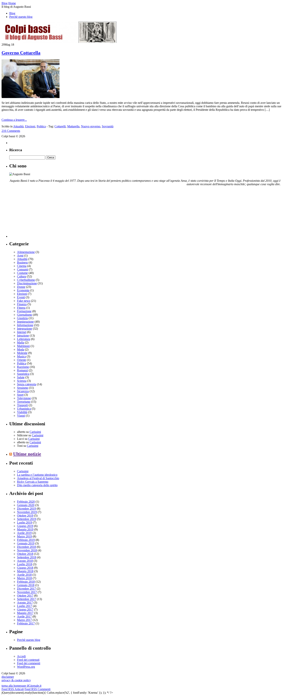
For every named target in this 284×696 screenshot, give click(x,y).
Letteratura (23, 339)
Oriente (21, 360)
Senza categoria (26, 384)
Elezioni (30, 126)
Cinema (21, 266)
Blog (12, 13)
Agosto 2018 (25, 560)
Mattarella (73, 126)
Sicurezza (23, 391)
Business (22, 262)
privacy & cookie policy (16, 680)
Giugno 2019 (25, 526)
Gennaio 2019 (25, 543)
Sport (20, 394)
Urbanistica (24, 408)
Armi (20, 255)
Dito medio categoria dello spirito (37, 485)
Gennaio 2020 (25, 505)
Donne (21, 286)
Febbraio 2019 (26, 540)
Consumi (22, 269)
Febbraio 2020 (26, 501)
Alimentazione (26, 252)
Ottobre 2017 (25, 595)
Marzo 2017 (24, 620)
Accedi (21, 656)
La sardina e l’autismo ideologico (37, 474)
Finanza (22, 304)
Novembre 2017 (27, 592)
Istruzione (23, 335)
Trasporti (22, 405)
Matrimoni (23, 346)
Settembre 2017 (26, 599)
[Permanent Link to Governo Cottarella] (31, 97)
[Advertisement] (38, 213)
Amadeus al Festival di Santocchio (38, 478)
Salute (21, 377)
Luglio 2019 (24, 522)
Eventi (21, 297)
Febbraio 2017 (26, 623)
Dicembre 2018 (26, 546)
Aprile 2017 (24, 616)
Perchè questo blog (20, 16)
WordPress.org (26, 666)
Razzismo (23, 366)
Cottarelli (60, 126)
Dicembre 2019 (26, 508)
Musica (21, 356)
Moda (20, 349)
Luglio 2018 (24, 564)
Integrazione (24, 328)
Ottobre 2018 (25, 553)
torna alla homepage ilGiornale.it (21, 685)
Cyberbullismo (26, 279)
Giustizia (22, 318)
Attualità (18, 126)
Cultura (21, 276)
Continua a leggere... (14, 119)
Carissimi (35, 431)
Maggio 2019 (25, 529)
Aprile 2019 (24, 533)
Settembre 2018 (26, 557)
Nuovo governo (90, 126)
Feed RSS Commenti (37, 689)
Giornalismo (24, 314)
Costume (22, 273)
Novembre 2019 (27, 512)
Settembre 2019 (26, 519)
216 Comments (11, 130)
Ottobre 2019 (25, 515)
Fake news (23, 300)
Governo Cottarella (21, 52)
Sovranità (107, 126)
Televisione (24, 398)
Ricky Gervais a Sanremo (32, 481)
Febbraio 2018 (26, 581)
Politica (41, 126)
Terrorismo (23, 401)
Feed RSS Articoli (13, 689)
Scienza (21, 380)
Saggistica (23, 373)
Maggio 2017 (25, 613)
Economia (23, 290)
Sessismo (22, 387)
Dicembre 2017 (26, 588)
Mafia (20, 342)
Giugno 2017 (25, 609)
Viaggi (21, 415)
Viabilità (22, 412)
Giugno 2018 (25, 567)
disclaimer (8, 676)
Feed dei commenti (28, 663)
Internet (21, 332)
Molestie (22, 353)
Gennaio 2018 (25, 585)
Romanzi (22, 370)
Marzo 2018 (24, 578)
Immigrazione (25, 321)
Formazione (24, 311)
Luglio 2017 (24, 606)
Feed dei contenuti (28, 659)
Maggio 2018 (25, 571)
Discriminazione (27, 283)
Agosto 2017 (25, 602)
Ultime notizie (27, 453)
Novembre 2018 (27, 550)
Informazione (25, 325)
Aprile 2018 (24, 574)
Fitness (21, 307)
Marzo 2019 (24, 536)
